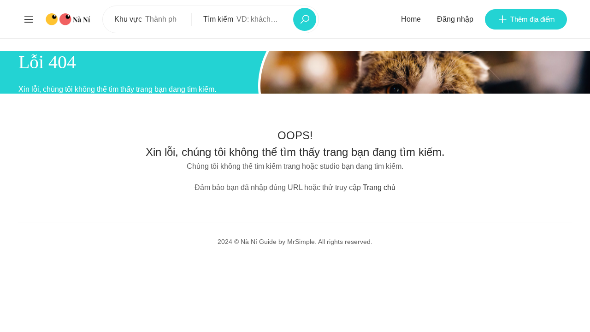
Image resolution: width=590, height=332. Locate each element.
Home (411, 19)
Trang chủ (379, 187)
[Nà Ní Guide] (68, 19)
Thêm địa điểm (532, 19)
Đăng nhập (455, 19)
